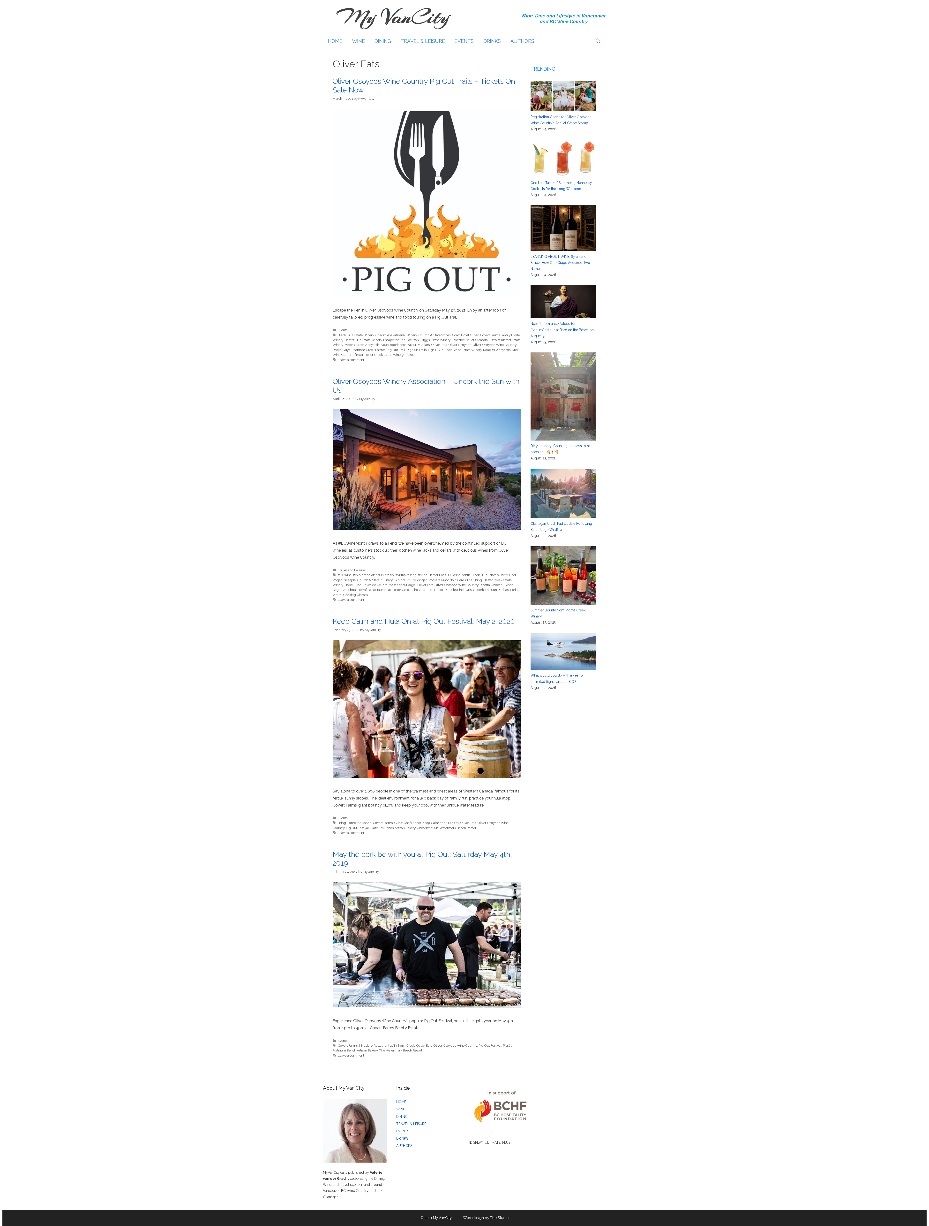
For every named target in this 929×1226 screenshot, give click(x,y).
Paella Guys (341, 350)
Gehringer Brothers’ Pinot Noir (434, 580)
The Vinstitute (422, 590)
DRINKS (492, 41)
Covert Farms (383, 823)
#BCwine (345, 575)
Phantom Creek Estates (368, 350)
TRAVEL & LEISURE (423, 41)
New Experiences (393, 345)
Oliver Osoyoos (459, 345)
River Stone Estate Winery (463, 350)
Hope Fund (353, 585)
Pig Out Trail (396, 350)
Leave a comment (351, 360)
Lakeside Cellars (464, 340)
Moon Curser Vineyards (362, 345)
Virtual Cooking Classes (350, 595)
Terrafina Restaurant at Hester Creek (384, 590)
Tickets (410, 355)
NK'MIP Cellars (419, 345)
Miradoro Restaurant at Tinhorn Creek (387, 1045)
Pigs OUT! (435, 350)
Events (342, 330)
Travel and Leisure (351, 570)
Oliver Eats (439, 345)
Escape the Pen (394, 340)
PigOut (508, 1045)
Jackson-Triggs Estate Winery (428, 340)
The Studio (499, 1218)
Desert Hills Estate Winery (363, 340)
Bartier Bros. (438, 575)
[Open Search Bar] (598, 41)
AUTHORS (522, 41)
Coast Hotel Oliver (465, 335)
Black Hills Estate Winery (356, 335)
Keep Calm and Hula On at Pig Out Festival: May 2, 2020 (424, 621)
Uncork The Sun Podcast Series (496, 590)
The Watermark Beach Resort (400, 1050)
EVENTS (464, 41)
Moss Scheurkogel (402, 585)
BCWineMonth (459, 575)
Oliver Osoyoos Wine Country (494, 345)
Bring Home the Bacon (354, 823)
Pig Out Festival (357, 828)
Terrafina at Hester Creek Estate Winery (375, 355)
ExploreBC (402, 580)
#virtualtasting (406, 575)
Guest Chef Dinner (407, 823)
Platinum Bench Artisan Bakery (392, 828)
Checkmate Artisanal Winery (396, 335)
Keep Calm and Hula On (440, 823)
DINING (383, 41)
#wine (422, 575)
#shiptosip (386, 575)
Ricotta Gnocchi (491, 585)
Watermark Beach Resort (458, 828)
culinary (386, 580)
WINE (358, 41)
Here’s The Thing (469, 580)
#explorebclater (365, 575)
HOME (335, 41)
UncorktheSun (427, 828)
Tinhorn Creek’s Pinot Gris (453, 590)
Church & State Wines (434, 335)
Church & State (368, 580)
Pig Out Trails (417, 350)
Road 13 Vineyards (496, 350)
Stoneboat (349, 590)
